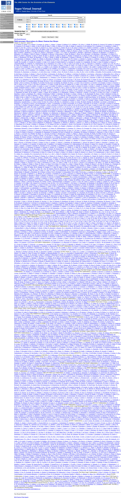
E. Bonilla (69, 55)
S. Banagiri (84, 49)
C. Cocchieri (117, 65)
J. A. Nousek (85, 244)
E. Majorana (59, 111)
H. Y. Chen (58, 63)
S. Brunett (116, 57)
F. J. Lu (61, 216)
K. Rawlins (43, 201)
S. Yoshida (27, 213)
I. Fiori (21, 82)
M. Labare (48, 194)
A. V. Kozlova (89, 215)
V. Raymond (54, 138)
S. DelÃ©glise (116, 72)
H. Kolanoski (42, 192)
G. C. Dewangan (100, 213)
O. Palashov (30, 130)
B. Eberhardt (90, 184)
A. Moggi (39, 121)
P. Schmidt (34, 145)
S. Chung (60, 65)
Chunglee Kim (26, 102)
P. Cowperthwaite (91, 255)
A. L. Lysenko (98, 215)
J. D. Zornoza (22, 242)
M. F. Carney (94, 60)
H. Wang (41, 164)
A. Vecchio (75, 161)
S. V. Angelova (106, 46)
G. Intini (26, 97)
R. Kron (91, 265)
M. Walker (17, 164)
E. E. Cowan (94, 68)
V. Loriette (98, 108)
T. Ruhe (118, 201)
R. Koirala (35, 192)
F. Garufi (27, 86)
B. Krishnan (115, 103)
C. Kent (77, 100)
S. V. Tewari (114, 154)
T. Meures (112, 196)
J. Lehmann (96, 106)
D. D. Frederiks (69, 215)
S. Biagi (45, 228)
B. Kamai (49, 98)
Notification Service (5, 23)
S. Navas (110, 236)
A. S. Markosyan (53, 113)
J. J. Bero (56, 52)
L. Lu (102, 194)
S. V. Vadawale (116, 213)
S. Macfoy (76, 110)
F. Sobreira (50, 259)
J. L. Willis (24, 167)
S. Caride (87, 60)
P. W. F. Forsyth (84, 82)
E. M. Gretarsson (106, 89)
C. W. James (23, 235)
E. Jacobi (111, 189)
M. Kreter (78, 235)
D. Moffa (33, 121)
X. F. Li (69, 219)
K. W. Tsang (67, 157)
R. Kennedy (71, 100)
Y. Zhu (34, 226)
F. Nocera (42, 126)
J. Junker (26, 98)
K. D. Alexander (32, 255)
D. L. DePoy (39, 263)
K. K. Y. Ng (92, 124)
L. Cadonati (81, 59)
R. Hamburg (97, 172)
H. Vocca (74, 162)
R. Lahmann (111, 235)
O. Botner (100, 180)
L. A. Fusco (114, 231)
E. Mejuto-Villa (23, 118)
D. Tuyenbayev (98, 157)
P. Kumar (30, 105)
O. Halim (94, 90)
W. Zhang (53, 224)
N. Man (74, 111)
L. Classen (117, 181)
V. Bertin (39, 228)
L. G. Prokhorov (112, 135)
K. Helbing (106, 188)
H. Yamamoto (23, 169)
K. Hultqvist (84, 189)
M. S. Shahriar (83, 147)
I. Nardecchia (116, 122)
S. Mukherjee (56, 122)
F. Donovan (83, 75)
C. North (54, 126)
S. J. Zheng (28, 226)
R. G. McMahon (31, 267)
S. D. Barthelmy (54, 51)
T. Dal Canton (94, 70)
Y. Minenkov (88, 119)
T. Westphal (49, 165)
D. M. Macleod (102, 110)
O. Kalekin (51, 235)
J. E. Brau (45, 57)
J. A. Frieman (48, 256)
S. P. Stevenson (34, 152)
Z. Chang (80, 216)
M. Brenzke (36, 181)
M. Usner (92, 208)
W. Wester (71, 259)
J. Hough (46, 95)
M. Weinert (106, 164)
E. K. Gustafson (78, 90)
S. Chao (99, 62)
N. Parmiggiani (31, 249)
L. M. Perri (24, 133)
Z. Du (58, 77)
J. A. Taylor (101, 154)
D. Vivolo (109, 240)
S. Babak (27, 49)
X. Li (58, 219)
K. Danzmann (25, 72)
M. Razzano (62, 138)
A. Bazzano (30, 175)
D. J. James (47, 265)
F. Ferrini (105, 81)
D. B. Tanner (71, 154)
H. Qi (41, 137)
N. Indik (16, 97)
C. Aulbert (101, 47)
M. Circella (42, 230)
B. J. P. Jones (34, 191)
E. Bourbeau (106, 180)
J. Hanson (71, 92)
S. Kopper (63, 192)
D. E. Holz (27, 95)
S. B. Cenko (82, 242)
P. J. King (77, 102)
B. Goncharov (92, 87)
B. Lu (35, 221)
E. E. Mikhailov (25, 119)
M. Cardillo (62, 247)
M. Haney (25, 92)
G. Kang (65, 98)
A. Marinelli (59, 236)
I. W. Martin (104, 113)
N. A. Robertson (40, 140)
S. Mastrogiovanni (64, 114)
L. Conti (71, 67)
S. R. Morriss (100, 121)
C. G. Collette (44, 67)
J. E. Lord (83, 108)
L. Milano (33, 119)
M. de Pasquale (106, 242)
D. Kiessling (63, 235)
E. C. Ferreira (98, 81)
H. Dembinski (91, 183)
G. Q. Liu (109, 219)
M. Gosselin (43, 89)
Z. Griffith (57, 188)
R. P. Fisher (41, 82)
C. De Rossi (75, 74)
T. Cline (24, 216)
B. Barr (27, 51)
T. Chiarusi (35, 230)
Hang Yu (56, 169)
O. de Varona (90, 74)
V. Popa (54, 238)
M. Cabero (74, 59)
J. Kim (96, 191)
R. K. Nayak (26, 124)
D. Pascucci (29, 132)
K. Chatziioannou (38, 63)
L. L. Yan (74, 223)
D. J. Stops (48, 152)
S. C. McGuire (42, 116)
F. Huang (72, 189)
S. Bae (47, 49)
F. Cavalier (30, 62)
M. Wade (111, 162)
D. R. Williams (60, 212)
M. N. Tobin (34, 208)
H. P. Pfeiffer (31, 133)
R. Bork (90, 55)
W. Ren (98, 138)
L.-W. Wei (99, 164)
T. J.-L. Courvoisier (59, 175)
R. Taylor (108, 154)
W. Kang (50, 191)
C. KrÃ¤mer (101, 103)
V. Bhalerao (74, 213)
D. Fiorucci (26, 82)
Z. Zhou (41, 170)
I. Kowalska (86, 103)
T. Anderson (36, 178)
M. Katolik (110, 98)
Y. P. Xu (68, 223)
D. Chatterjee (29, 63)
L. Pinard (80, 133)
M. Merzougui (62, 118)
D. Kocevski (22, 173)
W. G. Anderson (97, 46)
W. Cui (16, 218)
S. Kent (80, 265)
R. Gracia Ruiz (44, 233)
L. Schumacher (34, 204)
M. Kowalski (89, 192)
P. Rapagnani (47, 138)
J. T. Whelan (62, 165)
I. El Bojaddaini (63, 231)
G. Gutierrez (31, 265)
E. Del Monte (29, 247)
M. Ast (67, 47)
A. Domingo (74, 175)
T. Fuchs (76, 186)
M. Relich (71, 201)
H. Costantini (74, 230)
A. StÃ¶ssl (46, 206)
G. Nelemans (40, 124)
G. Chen (86, 216)
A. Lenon (103, 106)
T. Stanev (110, 204)
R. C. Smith (63, 268)
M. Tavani (75, 246)
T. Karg (62, 191)
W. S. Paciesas (47, 173)
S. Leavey (59, 106)
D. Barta (47, 51)
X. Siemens (50, 149)
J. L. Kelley (81, 191)
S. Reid (86, 138)
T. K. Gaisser (83, 186)
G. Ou (71, 221)
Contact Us (3, 28)
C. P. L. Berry (63, 52)
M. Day (53, 183)
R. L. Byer (67, 59)
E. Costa (93, 249)
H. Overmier (85, 128)
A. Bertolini (79, 52)
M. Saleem (91, 142)
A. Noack (35, 126)
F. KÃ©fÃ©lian (48, 100)
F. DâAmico (110, 249)
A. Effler (98, 77)
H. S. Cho (110, 63)
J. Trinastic (46, 157)
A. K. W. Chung (52, 65)
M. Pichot (53, 133)
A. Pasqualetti (37, 132)
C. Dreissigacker (42, 77)
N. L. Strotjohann (54, 206)
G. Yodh (20, 213)
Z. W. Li (84, 219)
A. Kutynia (53, 105)
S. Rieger (21, 140)
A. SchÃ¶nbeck (61, 145)
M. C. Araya (27, 47)
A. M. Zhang (99, 223)
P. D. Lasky (27, 106)
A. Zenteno (94, 259)
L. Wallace (24, 164)
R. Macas (70, 110)
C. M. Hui (110, 172)
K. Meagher (79, 196)
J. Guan (81, 218)
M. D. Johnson (73, 265)
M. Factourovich (85, 79)
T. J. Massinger (45, 114)
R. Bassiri (74, 51)
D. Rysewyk (26, 203)
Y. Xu (112, 212)
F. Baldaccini (60, 49)
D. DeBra (91, 72)
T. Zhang (16, 170)
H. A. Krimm (47, 244)
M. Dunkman (76, 184)
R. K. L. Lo (58, 108)
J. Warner (75, 164)
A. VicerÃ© (29, 162)
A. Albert (70, 226)
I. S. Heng (73, 94)
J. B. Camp (24, 60)
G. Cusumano (90, 242)
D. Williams (101, 165)
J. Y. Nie (66, 221)
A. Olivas (29, 199)
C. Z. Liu (103, 219)
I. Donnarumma (37, 247)
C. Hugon (113, 233)
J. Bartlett (62, 51)
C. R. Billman (25, 54)
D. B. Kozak (93, 103)
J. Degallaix (98, 72)
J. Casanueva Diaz (104, 60)
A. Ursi (56, 247)
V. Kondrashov (56, 103)
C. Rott (113, 201)
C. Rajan (107, 137)
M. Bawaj (92, 51)
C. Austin (116, 47)
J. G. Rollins (74, 140)
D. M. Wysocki (115, 167)
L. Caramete (108, 228)
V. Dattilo (53, 72)
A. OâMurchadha (37, 199)
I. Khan (96, 100)
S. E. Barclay (100, 49)
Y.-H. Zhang (23, 170)
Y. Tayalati (60, 240)
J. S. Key (83, 100)
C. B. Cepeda (51, 62)
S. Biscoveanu (59, 54)
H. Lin (100, 256)
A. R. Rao (108, 213)
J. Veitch (89, 161)
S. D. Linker (37, 108)
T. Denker (32, 74)
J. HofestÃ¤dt (106, 233)
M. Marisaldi (113, 247)
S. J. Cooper (78, 67)
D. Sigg (65, 149)
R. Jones (115, 97)
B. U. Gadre (75, 84)
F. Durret (20, 256)
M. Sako (116, 258)
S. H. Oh (95, 126)
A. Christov (104, 181)
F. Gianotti (39, 249)
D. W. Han (94, 218)
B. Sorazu (53, 150)
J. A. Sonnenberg (45, 150)
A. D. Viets (37, 162)
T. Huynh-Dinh (115, 95)
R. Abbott (24, 44)
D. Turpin (73, 240)
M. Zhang (118, 169)
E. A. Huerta (81, 95)
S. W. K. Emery (115, 242)
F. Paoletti (104, 130)
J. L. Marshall (32, 258)
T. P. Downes (27, 77)
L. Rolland (67, 140)
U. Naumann (77, 197)
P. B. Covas (86, 68)
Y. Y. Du (42, 218)
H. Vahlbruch (41, 159)
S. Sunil (111, 152)
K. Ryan (46, 142)
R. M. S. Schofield (51, 145)
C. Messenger (78, 118)
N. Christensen (24, 65)
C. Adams (52, 44)
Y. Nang (60, 221)
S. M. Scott (115, 145)
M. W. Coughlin (43, 68)
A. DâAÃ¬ (98, 242)
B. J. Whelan (30, 212)
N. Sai (80, 221)
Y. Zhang (74, 224)
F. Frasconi (115, 82)
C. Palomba (37, 130)
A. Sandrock (53, 203)
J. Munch (78, 122)
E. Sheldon (50, 268)
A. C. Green (97, 89)
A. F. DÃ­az (94, 230)
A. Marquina (76, 113)
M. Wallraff (75, 210)
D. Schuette (77, 145)
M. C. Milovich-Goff (70, 119)
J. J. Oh (90, 126)
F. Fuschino (98, 247)
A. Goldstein (90, 172)
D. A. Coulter (80, 251)
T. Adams (58, 44)
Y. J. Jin (32, 219)
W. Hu (99, 218)
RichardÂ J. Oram (27, 128)
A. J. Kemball (63, 100)
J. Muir (73, 258)
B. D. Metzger (57, 258)
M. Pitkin (99, 133)
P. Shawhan (111, 147)
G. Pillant (74, 133)
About (2, 25)
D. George (85, 86)
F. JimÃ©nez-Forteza (90, 97)
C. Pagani (107, 244)
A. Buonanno (48, 59)
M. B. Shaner (91, 147)
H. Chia (82, 63)
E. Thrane (65, 156)
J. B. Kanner (71, 98)
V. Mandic (80, 111)
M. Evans (70, 79)
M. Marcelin (43, 236)
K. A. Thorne (50, 156)
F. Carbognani (80, 60)
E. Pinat (105, 199)
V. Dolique (76, 75)
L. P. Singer (78, 149)
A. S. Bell (34, 52)
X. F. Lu (40, 221)
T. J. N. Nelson (49, 124)
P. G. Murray (101, 122)
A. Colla (37, 67)
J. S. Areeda (34, 47)
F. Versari (102, 240)
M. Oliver (115, 126)
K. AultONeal (109, 47)
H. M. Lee (79, 106)
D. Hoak (114, 94)
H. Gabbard (68, 84)
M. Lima (109, 265)
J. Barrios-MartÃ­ (19, 228)
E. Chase (111, 62)
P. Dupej (69, 77)
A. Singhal (91, 149)
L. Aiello (32, 46)
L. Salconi (84, 142)
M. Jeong (22, 191)
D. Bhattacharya (83, 213)
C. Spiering (86, 204)
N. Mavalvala (94, 114)
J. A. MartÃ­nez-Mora (69, 236)
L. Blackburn (33, 172)
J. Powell (34, 135)
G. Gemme (66, 86)
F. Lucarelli (81, 247)
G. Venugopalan (113, 161)
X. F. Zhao (21, 226)
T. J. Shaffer (68, 147)
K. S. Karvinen (93, 98)
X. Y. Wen (41, 223)
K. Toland (93, 156)
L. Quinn (65, 238)
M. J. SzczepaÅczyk (36, 154)
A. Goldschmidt (34, 188)
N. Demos (25, 74)
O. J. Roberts (77, 173)
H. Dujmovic (60, 184)
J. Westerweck (41, 165)
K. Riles (26, 140)
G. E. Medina (48, 258)
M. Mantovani (111, 111)
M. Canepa (31, 60)
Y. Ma (65, 110)
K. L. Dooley (91, 75)
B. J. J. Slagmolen (107, 149)
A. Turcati (69, 208)
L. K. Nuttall (61, 126)
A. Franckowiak (60, 186)
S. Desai (45, 263)
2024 (76, 27)
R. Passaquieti (46, 132)
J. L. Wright (101, 167)
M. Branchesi (37, 57)
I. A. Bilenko (110, 52)
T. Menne (99, 196)
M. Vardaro (50, 161)
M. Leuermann (89, 194)
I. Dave (59, 72)
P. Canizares (37, 60)
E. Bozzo (37, 175)
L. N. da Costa (25, 263)
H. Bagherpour (81, 178)
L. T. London (76, 108)
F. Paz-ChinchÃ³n (101, 258)
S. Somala (31, 150)
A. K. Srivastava (86, 150)
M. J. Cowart (111, 68)
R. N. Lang (88, 105)
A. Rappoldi (42, 251)
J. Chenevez (49, 175)
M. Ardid (92, 226)
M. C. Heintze (38, 94)
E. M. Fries (36, 84)
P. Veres (91, 173)
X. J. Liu (20, 221)
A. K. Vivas (64, 259)
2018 (41, 27)
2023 (70, 27)
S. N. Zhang (54, 216)
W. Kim (44, 102)
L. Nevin (69, 124)
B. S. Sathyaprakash (75, 144)
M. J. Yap (43, 169)
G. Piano (68, 247)
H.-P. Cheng (75, 63)
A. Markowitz (63, 113)
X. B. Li (63, 219)
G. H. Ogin (84, 126)
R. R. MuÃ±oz (66, 258)
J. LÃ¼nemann (108, 194)
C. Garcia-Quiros (19, 86)
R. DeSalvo (82, 74)
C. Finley (48, 186)
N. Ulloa (28, 253)
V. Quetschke (47, 137)
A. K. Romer (93, 267)
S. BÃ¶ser (93, 180)
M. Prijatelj (82, 135)
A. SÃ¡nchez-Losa (88, 238)
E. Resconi (78, 201)
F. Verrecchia (82, 246)
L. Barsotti (33, 51)
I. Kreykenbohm (86, 235)
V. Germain (104, 86)
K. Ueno (105, 157)
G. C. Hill (29, 189)
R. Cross (47, 183)
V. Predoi (61, 135)
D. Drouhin (50, 231)
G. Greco (91, 89)
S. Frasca (108, 82)
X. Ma (50, 221)
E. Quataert (109, 258)
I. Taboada (87, 206)
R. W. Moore (47, 197)
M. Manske (103, 111)
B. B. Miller (47, 119)
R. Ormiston (43, 128)
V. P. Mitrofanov (114, 119)
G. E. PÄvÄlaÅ (25, 238)
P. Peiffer (69, 199)
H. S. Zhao (115, 224)
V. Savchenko (115, 173)
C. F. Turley (76, 208)
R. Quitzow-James (66, 137)
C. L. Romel (96, 140)
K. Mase (60, 196)
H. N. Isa (32, 97)
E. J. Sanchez (24, 144)
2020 (53, 27)
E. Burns (48, 172)
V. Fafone (93, 79)
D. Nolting (48, 126)
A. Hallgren (69, 188)
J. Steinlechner (114, 150)
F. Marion (24, 113)
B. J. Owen (93, 128)
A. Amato (71, 46)
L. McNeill (73, 116)
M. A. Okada (107, 126)
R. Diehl (67, 175)
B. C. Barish (108, 49)
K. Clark (110, 181)
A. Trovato (66, 240)
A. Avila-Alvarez (19, 49)
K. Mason (23, 114)
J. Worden (94, 167)
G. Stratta (62, 152)
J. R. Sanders (58, 144)
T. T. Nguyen (107, 124)
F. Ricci (111, 138)
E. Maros (70, 113)
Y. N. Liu (30, 221)
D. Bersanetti (72, 52)
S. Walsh (29, 164)
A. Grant (75, 89)
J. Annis (25, 255)
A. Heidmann (29, 94)
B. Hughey (94, 95)
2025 (82, 27)
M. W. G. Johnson (63, 265)
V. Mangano (87, 111)
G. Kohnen (28, 192)
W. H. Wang (54, 164)
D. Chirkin (98, 181)
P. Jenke (104, 172)
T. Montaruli (39, 197)
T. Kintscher (107, 191)
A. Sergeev (51, 147)
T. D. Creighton (40, 70)
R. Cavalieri (37, 62)
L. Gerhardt (98, 186)
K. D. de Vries (113, 183)
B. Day (82, 72)
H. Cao (53, 60)
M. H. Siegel (27, 246)
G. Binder (46, 180)
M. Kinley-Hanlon (86, 102)
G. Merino (105, 196)
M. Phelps (38, 133)
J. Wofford (78, 167)
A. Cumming (70, 70)
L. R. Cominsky (53, 67)
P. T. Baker (53, 49)
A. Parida (16, 132)
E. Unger (86, 208)
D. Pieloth (99, 199)
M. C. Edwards (91, 77)
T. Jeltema (54, 265)
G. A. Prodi (104, 135)
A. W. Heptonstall (88, 94)
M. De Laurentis (106, 72)
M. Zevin (105, 169)
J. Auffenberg (66, 178)
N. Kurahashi (24, 194)
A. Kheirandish (89, 191)
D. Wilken (94, 165)
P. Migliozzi (96, 236)
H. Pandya (54, 199)
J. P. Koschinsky (71, 192)
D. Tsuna (90, 157)
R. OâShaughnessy (60, 128)
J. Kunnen (117, 192)
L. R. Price (76, 135)
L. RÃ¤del (29, 201)
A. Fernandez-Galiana (80, 81)
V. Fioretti (23, 249)
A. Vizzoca (115, 240)
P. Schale (114, 144)
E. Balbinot (46, 255)
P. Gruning (35, 90)
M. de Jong (31, 235)
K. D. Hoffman (37, 189)
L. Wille (53, 212)
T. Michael (90, 236)
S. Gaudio (40, 86)
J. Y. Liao (97, 219)
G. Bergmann (49, 52)
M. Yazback (50, 169)
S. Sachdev (52, 142)
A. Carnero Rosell (74, 261)
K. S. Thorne (58, 156)
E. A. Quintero (56, 137)
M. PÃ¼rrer (36, 137)
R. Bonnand (76, 55)
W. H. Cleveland (56, 172)
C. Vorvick (81, 162)
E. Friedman (69, 186)
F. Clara (90, 65)
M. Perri (21, 246)
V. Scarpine (17, 268)
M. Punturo (23, 137)
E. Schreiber (69, 145)
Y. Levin (24, 108)
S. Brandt (43, 175)
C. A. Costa (34, 68)
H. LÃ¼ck (37, 110)
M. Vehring (42, 210)
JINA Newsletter (4, 34)
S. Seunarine (49, 204)
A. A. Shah (75, 147)
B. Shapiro (104, 147)
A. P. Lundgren (52, 110)
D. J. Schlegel (23, 259)
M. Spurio (38, 240)
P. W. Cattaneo (86, 249)
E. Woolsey (86, 212)
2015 (82, 24)
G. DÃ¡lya (102, 70)
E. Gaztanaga (88, 263)
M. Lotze (29, 236)
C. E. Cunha (109, 261)
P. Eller (112, 184)
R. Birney (37, 54)
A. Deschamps (102, 230)
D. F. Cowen (41, 183)
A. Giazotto (55, 87)
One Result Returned (20, 39)
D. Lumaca (44, 110)
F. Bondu (63, 55)
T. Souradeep (69, 150)
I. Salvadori (105, 238)
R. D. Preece (62, 173)
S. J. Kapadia (79, 98)
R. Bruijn (83, 228)
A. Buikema (27, 59)
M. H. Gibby (75, 172)
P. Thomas (42, 156)
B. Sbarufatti (35, 246)
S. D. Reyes (104, 138)
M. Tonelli (100, 156)
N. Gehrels (59, 86)
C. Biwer (77, 54)
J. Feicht (64, 81)
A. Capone (101, 228)
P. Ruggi (34, 142)
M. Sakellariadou (75, 142)
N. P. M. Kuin (56, 244)
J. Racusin (70, 173)
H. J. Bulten (40, 59)
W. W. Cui (22, 218)
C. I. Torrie (17, 157)
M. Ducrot (64, 77)
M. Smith (57, 268)
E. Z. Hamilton (115, 90)
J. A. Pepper (76, 199)
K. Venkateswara (103, 161)
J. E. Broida (85, 57)
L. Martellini (96, 113)
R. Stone (42, 152)
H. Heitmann (46, 94)
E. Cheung (91, 181)
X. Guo (49, 90)
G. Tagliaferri (43, 246)
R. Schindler (24, 268)
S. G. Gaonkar (115, 84)
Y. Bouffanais (114, 55)
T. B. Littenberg (45, 108)
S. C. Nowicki (101, 197)
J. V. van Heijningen (30, 161)
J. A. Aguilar (96, 176)
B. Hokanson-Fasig (56, 189)
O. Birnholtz (43, 54)
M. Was (81, 164)
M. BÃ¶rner (77, 180)
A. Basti (79, 51)
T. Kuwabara (32, 194)
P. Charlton (105, 62)
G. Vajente (49, 159)
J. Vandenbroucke (101, 208)
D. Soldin (65, 204)
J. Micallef (23, 197)
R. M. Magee (51, 111)
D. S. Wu (107, 167)
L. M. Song (67, 216)
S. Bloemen (28, 55)
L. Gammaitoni (98, 84)
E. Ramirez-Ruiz (78, 253)
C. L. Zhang (107, 223)
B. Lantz (99, 105)
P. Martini (23, 267)
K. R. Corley (111, 67)
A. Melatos (32, 118)
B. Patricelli (67, 132)
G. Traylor (39, 157)
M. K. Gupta (61, 90)
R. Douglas (114, 75)
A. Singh (84, 149)
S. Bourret (58, 228)
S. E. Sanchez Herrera (43, 203)
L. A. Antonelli (62, 249)
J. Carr (114, 228)
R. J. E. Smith (24, 150)
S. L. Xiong (47, 216)
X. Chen (64, 63)
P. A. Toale (27, 208)
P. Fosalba (81, 263)
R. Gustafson (87, 90)
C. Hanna (45, 92)
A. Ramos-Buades (37, 138)
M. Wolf (72, 212)
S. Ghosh (32, 87)
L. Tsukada (84, 157)
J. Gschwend (23, 265)
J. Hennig (79, 94)
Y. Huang (104, 218)
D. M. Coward (102, 68)
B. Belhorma (32, 228)
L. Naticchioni (18, 124)
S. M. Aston (73, 47)
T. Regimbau (75, 138)
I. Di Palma (55, 75)
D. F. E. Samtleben (114, 238)
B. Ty (81, 208)
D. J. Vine (52, 162)
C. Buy (62, 59)
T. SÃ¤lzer (34, 203)
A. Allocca (59, 46)
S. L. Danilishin (109, 70)
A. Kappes (57, 191)
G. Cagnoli (88, 59)
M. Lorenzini (90, 108)
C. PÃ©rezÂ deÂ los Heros (88, 199)
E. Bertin (34, 261)
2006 (29, 24)
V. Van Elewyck (94, 240)
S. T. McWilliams (88, 116)
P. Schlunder (96, 203)
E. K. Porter (23, 135)
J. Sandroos (61, 203)
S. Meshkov (70, 118)
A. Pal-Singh (45, 130)
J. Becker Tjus (22, 180)
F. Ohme (101, 126)
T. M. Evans (76, 79)
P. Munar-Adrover (90, 247)
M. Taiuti (53, 240)
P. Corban (85, 67)
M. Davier (64, 72)
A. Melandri (77, 244)
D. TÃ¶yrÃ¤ (24, 157)
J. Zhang (29, 224)
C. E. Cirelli (78, 65)
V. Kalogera (43, 98)
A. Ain (38, 46)
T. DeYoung (32, 184)
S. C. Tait (51, 154)
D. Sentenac (37, 147)
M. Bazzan (106, 51)
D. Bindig (52, 180)
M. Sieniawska (58, 149)
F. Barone (21, 51)
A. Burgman (66, 181)
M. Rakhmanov (18, 138)
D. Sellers (21, 147)
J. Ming (95, 119)
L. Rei (81, 138)
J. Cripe (47, 70)
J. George (91, 86)
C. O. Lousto (22, 110)
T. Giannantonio (106, 263)
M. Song (71, 204)
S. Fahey (22, 186)
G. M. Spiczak (79, 204)
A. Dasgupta (33, 72)
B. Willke (30, 167)
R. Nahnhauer (62, 197)
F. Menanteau (40, 267)
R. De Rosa (59, 74)
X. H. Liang (90, 219)
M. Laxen (33, 106)
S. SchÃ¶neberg (24, 204)
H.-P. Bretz (43, 181)
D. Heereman (98, 188)
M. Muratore (94, 122)
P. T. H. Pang (75, 130)
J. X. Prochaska (68, 253)
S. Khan (101, 100)
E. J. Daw (76, 72)
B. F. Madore (41, 253)
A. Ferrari (117, 249)
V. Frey (30, 84)
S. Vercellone (56, 251)
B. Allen (47, 46)
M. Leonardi (110, 106)
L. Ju (21, 98)
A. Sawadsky (107, 144)
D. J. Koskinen (81, 192)
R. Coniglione (66, 230)
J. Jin (28, 219)
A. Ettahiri (98, 231)
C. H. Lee (66, 106)
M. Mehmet (113, 116)
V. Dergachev (51, 74)
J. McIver (57, 116)
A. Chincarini (89, 63)
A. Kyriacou (40, 194)
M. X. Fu (47, 218)
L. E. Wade (105, 162)
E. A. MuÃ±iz (86, 122)
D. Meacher (96, 116)
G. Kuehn (24, 105)
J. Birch (31, 54)
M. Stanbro (85, 173)
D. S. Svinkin (46, 215)
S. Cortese (27, 68)
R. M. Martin (112, 113)
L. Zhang (111, 169)
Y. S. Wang (34, 223)
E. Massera (30, 114)
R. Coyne (21, 70)
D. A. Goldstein (115, 263)
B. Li (36, 219)
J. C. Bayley (99, 51)
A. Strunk (75, 152)
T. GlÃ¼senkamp (24, 188)
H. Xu (63, 223)
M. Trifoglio (46, 249)
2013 (70, 24)
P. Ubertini (57, 176)
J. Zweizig (78, 170)
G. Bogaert (51, 55)
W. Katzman (26, 100)
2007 (35, 24)
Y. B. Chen (109, 216)
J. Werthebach (22, 212)
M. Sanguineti (18, 240)
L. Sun (107, 152)
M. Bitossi (72, 54)
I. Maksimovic (68, 111)
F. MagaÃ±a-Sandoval (27, 111)
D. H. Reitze (92, 138)
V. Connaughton (66, 172)
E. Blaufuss (59, 180)
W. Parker (23, 132)
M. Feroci (113, 246)
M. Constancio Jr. (64, 67)
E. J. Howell (61, 95)
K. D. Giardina (47, 87)
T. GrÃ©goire (35, 233)
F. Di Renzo (62, 75)
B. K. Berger (41, 52)
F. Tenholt (98, 206)
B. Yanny (88, 259)
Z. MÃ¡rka (37, 113)
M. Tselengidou (54, 208)
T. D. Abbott (31, 44)
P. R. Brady (30, 57)
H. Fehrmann (57, 81)
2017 (35, 27)
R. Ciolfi (71, 65)
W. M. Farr (22, 81)
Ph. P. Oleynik (107, 215)
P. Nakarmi (70, 197)
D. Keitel (56, 100)
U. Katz (57, 235)
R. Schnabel (41, 145)
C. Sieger (32, 240)
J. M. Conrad (33, 183)
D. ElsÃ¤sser (81, 231)
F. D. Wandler (83, 210)
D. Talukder (63, 154)
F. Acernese (39, 44)
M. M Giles (82, 172)
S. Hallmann (57, 233)
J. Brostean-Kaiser (57, 181)
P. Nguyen (99, 124)
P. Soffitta (49, 251)
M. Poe (104, 133)
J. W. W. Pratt (48, 135)
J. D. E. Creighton (30, 70)
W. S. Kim (50, 102)
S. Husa (100, 95)
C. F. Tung (63, 208)
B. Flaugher (74, 263)
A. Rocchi (61, 140)
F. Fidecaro (111, 81)
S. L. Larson (114, 105)
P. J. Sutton (17, 154)
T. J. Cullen (62, 70)
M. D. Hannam (53, 92)
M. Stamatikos (103, 204)
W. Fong (41, 256)
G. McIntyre (50, 116)
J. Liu (52, 108)
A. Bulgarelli (90, 246)
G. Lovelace (30, 110)
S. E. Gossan (35, 89)
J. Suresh (117, 152)
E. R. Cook (82, 255)
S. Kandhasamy (57, 98)
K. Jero (28, 191)
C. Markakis (44, 113)
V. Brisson (72, 57)
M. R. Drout (98, 251)
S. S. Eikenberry (24, 79)
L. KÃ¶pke (50, 192)
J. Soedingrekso (57, 204)
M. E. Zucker (70, 170)
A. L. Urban (25, 159)
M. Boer (45, 55)
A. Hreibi (68, 95)
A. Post (29, 135)
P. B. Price (111, 199)
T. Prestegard (68, 135)
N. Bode (39, 55)
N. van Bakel (62, 159)
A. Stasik (115, 204)
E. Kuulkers (23, 175)
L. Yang (38, 169)
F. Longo (74, 247)
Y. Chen (69, 63)
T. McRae (79, 116)
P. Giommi (24, 244)
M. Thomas (35, 156)
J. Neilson (33, 124)
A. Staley (99, 150)
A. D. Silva (71, 149)
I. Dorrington (106, 75)
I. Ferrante (90, 81)
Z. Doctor (69, 75)
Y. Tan (89, 221)
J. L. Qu (75, 221)
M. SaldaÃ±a (98, 238)
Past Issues (3, 16)
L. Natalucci (30, 176)
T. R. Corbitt (92, 67)
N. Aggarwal (17, 46)
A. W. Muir (28, 122)
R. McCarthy (111, 114)
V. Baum (108, 178)
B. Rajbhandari (114, 137)
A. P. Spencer (77, 150)
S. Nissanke (24, 126)
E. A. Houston (53, 95)
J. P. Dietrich (52, 263)
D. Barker (115, 49)
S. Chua (44, 65)
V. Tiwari (77, 156)
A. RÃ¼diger (27, 142)
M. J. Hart (106, 92)
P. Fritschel (43, 84)
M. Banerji (117, 259)
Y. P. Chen (116, 216)
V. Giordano (20, 233)
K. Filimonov (42, 186)
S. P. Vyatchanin (89, 162)
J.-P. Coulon (60, 68)
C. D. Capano (63, 60)
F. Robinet (54, 140)
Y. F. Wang (62, 164)
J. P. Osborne (100, 244)
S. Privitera (97, 135)
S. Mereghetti (23, 176)
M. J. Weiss (113, 210)
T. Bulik (33, 59)
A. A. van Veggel (41, 161)
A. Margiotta (51, 236)
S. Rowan (20, 142)
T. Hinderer (108, 94)
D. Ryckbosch (18, 203)
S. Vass (62, 161)
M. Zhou (35, 170)
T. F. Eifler (59, 263)
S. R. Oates (92, 244)
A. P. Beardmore (55, 242)
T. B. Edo (83, 77)
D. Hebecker (90, 188)
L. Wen (20, 165)
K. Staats (93, 150)
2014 (76, 24)
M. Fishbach (34, 82)
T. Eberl (56, 231)
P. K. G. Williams (80, 259)
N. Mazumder (103, 114)
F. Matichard (79, 114)
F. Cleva (110, 65)
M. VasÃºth (68, 161)
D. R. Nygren (109, 197)
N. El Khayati (73, 231)
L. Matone (87, 114)
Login (2, 41)
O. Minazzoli (80, 119)
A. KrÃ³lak (17, 105)
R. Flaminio (57, 82)
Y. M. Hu (74, 95)
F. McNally (72, 196)
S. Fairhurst (105, 79)
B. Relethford (64, 201)
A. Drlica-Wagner (109, 255)
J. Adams (90, 176)
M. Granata (69, 89)
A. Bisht (65, 54)
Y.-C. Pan (60, 253)
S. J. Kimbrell (64, 102)
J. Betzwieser (87, 52)
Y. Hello (80, 233)
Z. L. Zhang (107, 224)
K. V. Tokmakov (85, 156)
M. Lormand (104, 108)
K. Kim (39, 102)
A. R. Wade (97, 162)
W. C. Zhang (60, 224)
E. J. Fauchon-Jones (31, 81)
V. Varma (56, 161)
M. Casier (84, 181)
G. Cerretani (69, 62)
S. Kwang (60, 105)
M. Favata (40, 81)
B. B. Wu (47, 223)
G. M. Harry (92, 92)
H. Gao (60, 218)
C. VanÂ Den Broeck (98, 159)
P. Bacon (32, 49)
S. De (86, 72)
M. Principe (89, 135)
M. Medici (87, 196)
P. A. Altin (65, 46)
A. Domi (29, 231)
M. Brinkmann (64, 57)
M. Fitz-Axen (49, 82)
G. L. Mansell (95, 111)
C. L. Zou (45, 226)
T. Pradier (59, 238)
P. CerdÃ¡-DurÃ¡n (60, 62)
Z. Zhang (100, 224)
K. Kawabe (40, 100)
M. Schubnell (32, 268)
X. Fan (111, 79)
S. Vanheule (27, 210)
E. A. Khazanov (113, 100)
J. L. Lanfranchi (55, 194)
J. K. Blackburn (95, 54)
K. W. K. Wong (86, 167)
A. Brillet (56, 57)
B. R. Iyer (48, 97)
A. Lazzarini (40, 106)
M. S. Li (50, 219)
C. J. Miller (48, 267)
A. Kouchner (71, 235)
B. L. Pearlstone (75, 132)
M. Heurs (96, 94)
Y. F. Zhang (87, 224)
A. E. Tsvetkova (115, 215)
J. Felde (35, 186)
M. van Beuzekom (72, 159)
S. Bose (101, 55)
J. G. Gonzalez (43, 188)
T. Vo (69, 162)
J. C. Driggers (52, 77)
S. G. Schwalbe (101, 145)
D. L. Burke (57, 261)
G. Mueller (22, 122)
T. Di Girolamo (33, 75)
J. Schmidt (28, 145)
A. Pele (105, 132)
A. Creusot (87, 230)
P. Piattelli (48, 238)
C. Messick (86, 118)
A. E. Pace (100, 128)
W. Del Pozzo (18, 74)
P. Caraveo (78, 249)
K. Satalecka (88, 203)
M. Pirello (93, 133)
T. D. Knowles (24, 103)
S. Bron (49, 181)
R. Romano (89, 140)
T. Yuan (32, 213)
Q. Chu (31, 65)
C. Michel (114, 118)
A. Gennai (78, 86)
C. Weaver (106, 210)
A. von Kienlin (98, 173)
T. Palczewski (47, 199)
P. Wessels (34, 165)
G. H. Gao (54, 218)
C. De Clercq (73, 183)
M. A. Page (111, 128)
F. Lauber (71, 194)
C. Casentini (113, 60)
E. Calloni (17, 60)
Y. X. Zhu (39, 226)
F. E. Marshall (69, 244)
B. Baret (117, 226)
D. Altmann (22, 178)
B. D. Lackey (67, 105)
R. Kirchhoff (95, 102)
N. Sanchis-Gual (41, 144)
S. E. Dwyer (76, 77)
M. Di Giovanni (24, 75)
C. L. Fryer (56, 256)
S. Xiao (16, 169)
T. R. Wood (79, 212)
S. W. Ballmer (76, 49)
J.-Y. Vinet (59, 162)
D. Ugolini (112, 157)
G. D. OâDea (76, 126)
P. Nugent (85, 258)
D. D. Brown (109, 57)
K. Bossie (107, 55)
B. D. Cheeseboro (49, 63)
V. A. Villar (57, 259)
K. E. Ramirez (28, 138)
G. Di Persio (53, 249)
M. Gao (65, 218)
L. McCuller (33, 116)
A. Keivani (74, 191)
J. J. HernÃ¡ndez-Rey (89, 233)
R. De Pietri (43, 74)
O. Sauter (92, 144)
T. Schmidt (103, 203)
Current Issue (3, 14)
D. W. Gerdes (97, 263)
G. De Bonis (110, 230)
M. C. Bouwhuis (66, 228)
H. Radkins (90, 137)
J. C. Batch (86, 51)
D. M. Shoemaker (35, 149)
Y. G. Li (74, 219)
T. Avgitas (112, 226)
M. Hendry (67, 94)
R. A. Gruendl (74, 256)
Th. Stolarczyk (46, 240)
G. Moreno (92, 121)
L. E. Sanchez (32, 144)
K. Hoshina (65, 189)
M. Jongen (38, 235)
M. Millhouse (60, 119)
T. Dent (37, 74)
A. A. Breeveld (64, 242)
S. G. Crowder (54, 70)
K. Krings (97, 192)
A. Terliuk (115, 206)
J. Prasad (40, 135)
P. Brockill (78, 57)
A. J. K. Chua (38, 65)
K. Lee (91, 106)
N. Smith (44, 259)
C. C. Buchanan (18, 59)
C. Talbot (57, 154)
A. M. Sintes (98, 149)
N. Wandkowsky (92, 210)
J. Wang (20, 223)
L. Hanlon (81, 175)
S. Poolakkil (55, 173)
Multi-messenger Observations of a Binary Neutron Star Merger (36, 41)
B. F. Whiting (80, 165)
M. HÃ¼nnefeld (93, 189)
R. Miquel (54, 267)
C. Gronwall (31, 244)
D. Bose (87, 180)
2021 (58, 27)
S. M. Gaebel (83, 84)
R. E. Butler (67, 255)
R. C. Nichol (68, 267)
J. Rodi (37, 176)
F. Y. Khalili (89, 100)
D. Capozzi (65, 261)
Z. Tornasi (106, 156)
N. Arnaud (42, 47)
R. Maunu (66, 196)
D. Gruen (16, 265)
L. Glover (66, 87)
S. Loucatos (36, 236)
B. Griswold (115, 89)
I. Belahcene (27, 52)
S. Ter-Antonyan (106, 206)
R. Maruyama (53, 196)
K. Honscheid (40, 265)
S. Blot (65, 180)
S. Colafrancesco (101, 249)
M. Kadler (44, 235)
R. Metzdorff (93, 118)
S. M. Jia (115, 218)
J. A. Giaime (38, 87)
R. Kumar (36, 105)
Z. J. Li (79, 219)
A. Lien (62, 244)
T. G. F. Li (30, 108)
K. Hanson (83, 188)
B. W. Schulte (85, 145)
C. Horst (40, 95)
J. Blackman (103, 54)
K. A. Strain (55, 152)
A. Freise (19, 84)
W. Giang (112, 186)
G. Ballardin (68, 49)
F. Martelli (89, 113)
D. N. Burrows (74, 242)
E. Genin (71, 86)
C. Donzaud (36, 231)
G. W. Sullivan (71, 206)
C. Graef (62, 89)
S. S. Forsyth (93, 82)
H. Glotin (27, 233)
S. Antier (114, 46)
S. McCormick (25, 116)
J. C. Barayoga (92, 49)
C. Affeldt (87, 44)
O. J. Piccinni (46, 133)
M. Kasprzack (102, 98)
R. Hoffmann (46, 189)
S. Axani (73, 178)
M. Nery (56, 124)
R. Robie (48, 140)
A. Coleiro (58, 230)
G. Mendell (39, 118)
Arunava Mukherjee (37, 122)
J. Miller (53, 119)
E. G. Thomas (28, 156)
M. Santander (69, 203)
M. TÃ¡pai (79, 154)
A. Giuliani (21, 247)
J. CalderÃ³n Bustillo (106, 59)
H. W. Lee (85, 106)
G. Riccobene (78, 238)
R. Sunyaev (50, 176)
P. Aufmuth (95, 47)
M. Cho (116, 63)
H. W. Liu (116, 219)
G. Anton (50, 178)
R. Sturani (82, 152)
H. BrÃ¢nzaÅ (76, 228)
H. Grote (20, 90)
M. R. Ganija (106, 84)
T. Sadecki (59, 142)
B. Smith (115, 149)
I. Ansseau (44, 178)
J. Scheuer (21, 145)
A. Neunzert (63, 124)
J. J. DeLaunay (82, 183)
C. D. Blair (111, 54)
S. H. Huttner (106, 95)
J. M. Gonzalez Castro (111, 87)
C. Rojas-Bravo (92, 253)
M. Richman (91, 201)
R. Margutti (24, 258)
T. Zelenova (92, 169)
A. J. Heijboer (73, 233)
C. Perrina (42, 238)
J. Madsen (23, 196)
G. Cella (44, 62)
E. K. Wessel (26, 165)
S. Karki (86, 98)
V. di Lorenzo (52, 184)
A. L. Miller (39, 119)
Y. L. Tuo (105, 221)
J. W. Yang (81, 223)
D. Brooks (40, 261)
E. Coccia (17, 67)
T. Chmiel (104, 63)
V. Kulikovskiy (96, 235)
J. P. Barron (93, 178)
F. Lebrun (101, 175)
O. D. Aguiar (25, 46)
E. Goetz (72, 87)
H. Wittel (59, 167)
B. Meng (55, 221)
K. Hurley (53, 215)
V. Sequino (44, 147)
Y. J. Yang (92, 223)
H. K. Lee (72, 106)
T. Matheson (40, 258)
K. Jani (66, 97)
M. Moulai (54, 197)
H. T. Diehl (100, 255)
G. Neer (83, 197)
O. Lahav (103, 265)
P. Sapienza (26, 240)
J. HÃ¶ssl (99, 233)
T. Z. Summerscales (98, 152)
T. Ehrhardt (98, 184)
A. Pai (117, 128)
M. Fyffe (61, 84)
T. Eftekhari (27, 256)
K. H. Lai (74, 105)
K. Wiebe (37, 212)
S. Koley (48, 103)
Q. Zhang (35, 224)
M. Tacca (45, 154)
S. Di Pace (49, 75)
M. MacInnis (93, 110)
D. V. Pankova (62, 199)
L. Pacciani (106, 246)
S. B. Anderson (87, 46)
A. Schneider (110, 203)
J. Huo (110, 218)
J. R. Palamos (22, 130)
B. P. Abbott (17, 44)
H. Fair (99, 79)
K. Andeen (30, 178)
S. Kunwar (17, 194)
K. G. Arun (48, 47)
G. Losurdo (112, 108)
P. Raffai (97, 137)
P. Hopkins (34, 95)
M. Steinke (106, 150)
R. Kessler (95, 256)
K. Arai (21, 47)
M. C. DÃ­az (114, 74)
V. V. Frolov (49, 84)
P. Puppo (29, 137)
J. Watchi (86, 164)
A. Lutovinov (108, 175)
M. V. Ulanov (18, 216)
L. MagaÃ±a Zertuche (40, 111)
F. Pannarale (90, 130)
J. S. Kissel (103, 102)
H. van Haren (65, 233)
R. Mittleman (26, 121)
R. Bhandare (102, 52)
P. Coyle (81, 230)
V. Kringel (109, 103)
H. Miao (108, 118)
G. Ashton (62, 47)
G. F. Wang (112, 221)
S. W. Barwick (101, 178)
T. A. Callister (116, 59)
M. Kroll (102, 192)
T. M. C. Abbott (108, 259)
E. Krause (85, 265)
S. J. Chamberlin (85, 62)
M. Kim (100, 191)
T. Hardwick (78, 92)
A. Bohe (57, 55)
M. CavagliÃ (23, 62)
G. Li (45, 219)
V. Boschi (96, 55)
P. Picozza (30, 251)
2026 (29, 29)
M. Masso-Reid (54, 114)
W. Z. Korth (78, 103)
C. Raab (23, 201)
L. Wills (67, 212)
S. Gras (80, 89)
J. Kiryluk (114, 191)
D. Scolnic (31, 259)
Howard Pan (52, 130)
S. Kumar (42, 105)
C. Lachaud (104, 235)
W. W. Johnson (101, 97)
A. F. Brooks (92, 57)
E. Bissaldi (26, 172)
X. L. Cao (74, 216)
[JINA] (6, 11)
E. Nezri (115, 236)
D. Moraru (85, 121)
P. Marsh (83, 113)
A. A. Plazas (85, 267)
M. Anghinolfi (85, 226)
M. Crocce (102, 261)
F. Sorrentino (60, 150)
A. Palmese (91, 258)
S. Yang (86, 223)
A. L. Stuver (88, 152)
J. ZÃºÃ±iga (30, 242)
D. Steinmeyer (26, 152)
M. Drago (34, 77)
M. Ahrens (110, 176)
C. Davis (32, 263)
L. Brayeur (29, 181)
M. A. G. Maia (116, 265)
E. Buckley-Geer (49, 261)
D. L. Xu (101, 212)
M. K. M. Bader (40, 49)
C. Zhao (30, 170)
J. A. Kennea (39, 244)
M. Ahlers (104, 176)
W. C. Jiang (23, 219)
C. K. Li (41, 219)
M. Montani (71, 121)
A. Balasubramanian (60, 213)
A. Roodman (101, 267)
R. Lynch (60, 110)
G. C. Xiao (58, 223)
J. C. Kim (33, 102)
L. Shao (98, 147)
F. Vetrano (22, 162)
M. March (17, 267)
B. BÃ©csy (113, 51)
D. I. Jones (109, 97)
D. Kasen (34, 253)
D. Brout (60, 255)
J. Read (69, 138)
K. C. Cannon (46, 60)
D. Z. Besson (39, 180)
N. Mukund (64, 122)
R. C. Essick (42, 79)
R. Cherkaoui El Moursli (24, 230)
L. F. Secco (38, 259)
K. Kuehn (97, 265)
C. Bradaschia (22, 57)
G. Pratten (55, 135)
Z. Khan (106, 100)
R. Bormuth (51, 228)
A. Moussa (104, 236)
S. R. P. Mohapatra (62, 121)
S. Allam (40, 255)
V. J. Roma (82, 140)
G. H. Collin (25, 183)
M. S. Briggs (41, 172)
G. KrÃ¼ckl (109, 192)
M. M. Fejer (70, 81)
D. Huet (88, 95)
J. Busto (95, 228)
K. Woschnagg (94, 212)
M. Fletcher (64, 82)
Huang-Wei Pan (61, 130)
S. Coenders (17, 183)
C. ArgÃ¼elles (58, 178)
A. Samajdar (103, 142)
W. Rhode (84, 201)
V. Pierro (68, 133)
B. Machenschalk (85, 110)
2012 (64, 24)
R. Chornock (75, 255)
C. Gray (85, 89)
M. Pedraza (84, 132)
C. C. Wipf (53, 167)
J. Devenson (98, 74)
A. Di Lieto (41, 75)
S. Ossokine (69, 128)
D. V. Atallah (87, 47)
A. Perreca (17, 133)
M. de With (25, 184)
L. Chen (91, 216)
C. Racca (71, 238)
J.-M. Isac (38, 97)
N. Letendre (17, 108)
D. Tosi (48, 208)
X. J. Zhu (52, 170)
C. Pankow (83, 130)
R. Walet (117, 162)
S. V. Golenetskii (79, 215)
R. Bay (114, 178)
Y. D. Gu (76, 218)
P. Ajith (42, 46)
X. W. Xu (107, 212)
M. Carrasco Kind (85, 261)
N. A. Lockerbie (66, 108)
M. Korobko (70, 103)
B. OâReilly (36, 128)
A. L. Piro (105, 251)
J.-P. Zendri (99, 169)
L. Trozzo (61, 157)
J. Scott (109, 145)
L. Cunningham (78, 70)
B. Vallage (87, 240)
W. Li (55, 219)
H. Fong (70, 82)
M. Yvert (69, 169)
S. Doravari (98, 75)
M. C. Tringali (53, 157)
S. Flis (54, 186)
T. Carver (73, 181)
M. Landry (81, 105)
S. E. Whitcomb (71, 165)
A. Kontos (64, 103)
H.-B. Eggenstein (106, 77)
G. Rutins (40, 142)
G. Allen (52, 46)
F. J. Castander (95, 261)
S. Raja (102, 137)
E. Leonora (23, 236)
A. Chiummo (97, 63)
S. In (100, 189)
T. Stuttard (63, 206)
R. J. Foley (73, 251)
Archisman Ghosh (24, 87)
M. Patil (60, 132)
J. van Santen (35, 210)
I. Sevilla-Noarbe (42, 268)
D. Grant (50, 188)
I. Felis (108, 231)
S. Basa (26, 228)
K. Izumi (54, 97)
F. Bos (83, 180)
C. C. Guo (87, 218)
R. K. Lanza (106, 105)
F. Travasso (32, 157)
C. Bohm (70, 180)
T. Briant (50, 57)
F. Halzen (76, 188)
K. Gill (61, 87)
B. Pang (69, 130)
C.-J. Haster (113, 92)
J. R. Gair (90, 84)
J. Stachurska (94, 204)
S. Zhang (40, 224)
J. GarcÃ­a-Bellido (65, 256)
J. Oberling (69, 126)
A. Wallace (68, 210)
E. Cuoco (86, 70)
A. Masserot (36, 114)
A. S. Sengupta (28, 147)
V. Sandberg (50, 144)
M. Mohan (53, 121)
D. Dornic (43, 231)
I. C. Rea (49, 201)
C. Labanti (106, 247)
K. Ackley (46, 44)
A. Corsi (21, 68)
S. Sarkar (75, 203)
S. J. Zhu (46, 170)
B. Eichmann (105, 184)
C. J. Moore (78, 121)
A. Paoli (109, 130)
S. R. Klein (21, 192)
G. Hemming (59, 94)
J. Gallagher (90, 186)
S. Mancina (45, 196)
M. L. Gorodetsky (26, 89)
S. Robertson (99, 201)
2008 (41, 24)
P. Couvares (79, 68)
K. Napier (109, 122)
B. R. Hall (101, 90)
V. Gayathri (52, 86)
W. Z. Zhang (67, 224)
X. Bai (87, 178)
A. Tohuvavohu (52, 246)
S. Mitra (106, 119)
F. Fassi (104, 231)
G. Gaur (45, 86)
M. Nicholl (79, 258)
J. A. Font (76, 82)
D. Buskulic (55, 59)
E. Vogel (48, 210)
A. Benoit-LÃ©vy (26, 261)
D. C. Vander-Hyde (110, 159)
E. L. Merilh (54, 118)
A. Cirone (85, 65)
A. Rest (86, 253)
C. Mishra (101, 119)
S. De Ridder (99, 183)
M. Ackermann (82, 176)
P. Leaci (54, 106)
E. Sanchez (117, 267)
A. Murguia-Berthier (51, 253)
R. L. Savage (99, 144)
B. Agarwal (101, 44)
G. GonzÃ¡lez (100, 87)
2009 (47, 24)
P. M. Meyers (101, 118)
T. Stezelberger (29, 206)
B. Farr (16, 81)
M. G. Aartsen (74, 176)
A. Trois (51, 247)
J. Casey (78, 181)
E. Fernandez (67, 263)
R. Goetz (78, 87)
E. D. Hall (107, 90)
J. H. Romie (103, 140)
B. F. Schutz (93, 145)
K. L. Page (114, 244)
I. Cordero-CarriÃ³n (102, 67)
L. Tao (93, 221)
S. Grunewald (28, 90)
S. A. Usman (33, 159)
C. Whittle (88, 165)
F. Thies (20, 156)
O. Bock (34, 55)
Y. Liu (26, 221)
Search (2, 18)
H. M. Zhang (22, 224)
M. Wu (52, 223)
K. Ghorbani (105, 186)
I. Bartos (68, 51)
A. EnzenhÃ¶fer (89, 231)
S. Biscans (51, 54)
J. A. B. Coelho (50, 230)
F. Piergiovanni (60, 133)
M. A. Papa (116, 130)
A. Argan (45, 247)
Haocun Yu (63, 169)
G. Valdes (55, 159)
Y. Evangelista (99, 246)
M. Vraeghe (55, 210)
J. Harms (85, 92)
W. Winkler (46, 167)
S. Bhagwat (95, 52)
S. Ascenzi (55, 47)
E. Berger (111, 253)
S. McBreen (30, 173)
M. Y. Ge (70, 218)
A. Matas (72, 114)
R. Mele (78, 236)
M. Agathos (108, 44)
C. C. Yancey (31, 169)
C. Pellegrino (34, 238)
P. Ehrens (114, 77)
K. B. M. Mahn (37, 196)
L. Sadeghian (66, 142)
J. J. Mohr (61, 267)
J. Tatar (93, 206)
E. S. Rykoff (109, 267)
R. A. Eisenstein (34, 79)
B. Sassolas (66, 144)
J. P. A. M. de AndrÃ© (62, 183)
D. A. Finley (34, 256)
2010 (53, 24)
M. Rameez (36, 201)
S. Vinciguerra (45, 162)
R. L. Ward (69, 164)
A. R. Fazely (28, 186)
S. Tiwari (71, 156)
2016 (29, 27)
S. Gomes (84, 87)
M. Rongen (107, 201)
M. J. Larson (64, 194)
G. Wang (35, 164)
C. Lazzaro (48, 106)
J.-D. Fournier (101, 82)
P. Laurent (95, 175)
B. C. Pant (98, 130)
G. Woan (65, 167)
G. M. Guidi (42, 90)
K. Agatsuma (116, 44)
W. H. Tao (99, 221)
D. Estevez (50, 79)
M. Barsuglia (40, 51)
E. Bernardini (31, 180)
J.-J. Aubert (99, 226)
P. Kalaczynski (43, 191)
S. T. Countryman (70, 68)
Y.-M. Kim (56, 102)
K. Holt (21, 95)
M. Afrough (94, 44)
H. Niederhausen (91, 197)
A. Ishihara (105, 189)
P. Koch (31, 103)
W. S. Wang (26, 223)
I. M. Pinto (86, 133)
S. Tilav (21, 208)
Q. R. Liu (97, 194)
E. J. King (71, 102)
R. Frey (25, 84)
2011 (58, 24)
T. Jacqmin (60, 97)
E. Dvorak (83, 184)
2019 (47, 27)
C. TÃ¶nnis (79, 240)
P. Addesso (65, 44)
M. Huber (78, 189)
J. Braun (22, 181)
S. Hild (102, 94)
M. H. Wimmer (38, 167)
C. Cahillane (95, 59)
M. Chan (93, 62)
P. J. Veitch (95, 161)
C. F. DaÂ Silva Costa (43, 72)
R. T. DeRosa (67, 74)
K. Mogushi (46, 121)
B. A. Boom (83, 55)
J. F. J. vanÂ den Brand (84, 159)
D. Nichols (114, 124)
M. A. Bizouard (85, 54)
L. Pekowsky (99, 132)
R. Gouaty (50, 89)
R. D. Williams (109, 165)
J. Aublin (105, 226)
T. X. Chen (97, 216)
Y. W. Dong (35, 218)
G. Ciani (66, 65)
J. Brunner (89, 228)
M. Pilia (36, 251)
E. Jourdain (88, 175)
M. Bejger (20, 52)
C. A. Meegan (38, 173)
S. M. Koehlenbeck (40, 103)
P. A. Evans (17, 244)
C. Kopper (57, 192)
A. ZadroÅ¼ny (76, 169)
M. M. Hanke (32, 92)
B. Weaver (93, 164)
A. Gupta (54, 90)
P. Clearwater (103, 65)
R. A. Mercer (46, 118)
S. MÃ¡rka (31, 113)
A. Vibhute (91, 213)
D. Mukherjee (48, 122)
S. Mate (68, 213)
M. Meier (92, 196)
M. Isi (43, 97)
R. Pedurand (91, 132)
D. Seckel (42, 204)
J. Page (106, 128)
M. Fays (46, 81)
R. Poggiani (110, 133)
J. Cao (57, 60)
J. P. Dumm (68, 184)
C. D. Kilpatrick (89, 251)
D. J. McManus (64, 116)
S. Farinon (116, 79)
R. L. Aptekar (61, 215)
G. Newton (85, 124)
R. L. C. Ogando (77, 267)
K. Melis (83, 236)
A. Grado (56, 89)
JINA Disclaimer (4, 37)
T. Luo (45, 221)
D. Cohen (32, 67)
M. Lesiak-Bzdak (80, 194)
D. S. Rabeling (82, 137)
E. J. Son (37, 150)
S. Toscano (42, 208)
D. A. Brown (101, 57)
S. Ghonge (111, 86)
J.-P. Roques (43, 176)
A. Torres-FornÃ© (115, 156)
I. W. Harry (99, 92)
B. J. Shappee (112, 251)
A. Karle (67, 191)
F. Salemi (97, 142)
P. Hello (52, 94)
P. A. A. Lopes (107, 256)
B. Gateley (33, 86)
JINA (2, 32)
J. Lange (94, 105)
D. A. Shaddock (59, 147)
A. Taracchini (86, 154)
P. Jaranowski (73, 97)
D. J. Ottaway (77, 128)
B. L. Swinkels (25, 154)
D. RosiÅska (111, 140)
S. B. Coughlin (52, 68)
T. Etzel (64, 79)
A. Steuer (21, 206)
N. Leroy (116, 106)
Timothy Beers (26, 11)
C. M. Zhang (114, 223)
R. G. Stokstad (38, 206)
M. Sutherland (80, 206)
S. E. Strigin (69, 152)
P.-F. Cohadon (24, 67)
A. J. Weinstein (114, 164)
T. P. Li (41, 216)
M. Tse (74, 157)
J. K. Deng (29, 218)
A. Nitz (30, 126)
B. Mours (107, 121)
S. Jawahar (80, 97)
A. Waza (100, 210)
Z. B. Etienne (57, 79)
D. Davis (70, 72)
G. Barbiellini (70, 249)
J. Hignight (23, 189)
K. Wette (56, 165)
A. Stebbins (71, 268)
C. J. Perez (116, 132)
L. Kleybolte (110, 102)
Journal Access (4, 21)
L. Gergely (97, 86)
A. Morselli (17, 251)
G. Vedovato (82, 161)
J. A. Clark (96, 65)
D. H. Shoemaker (24, 149)
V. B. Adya (81, 44)
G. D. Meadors (105, 116)
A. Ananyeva (78, 46)
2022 (64, 27)
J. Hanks (39, 92)
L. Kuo (48, 105)
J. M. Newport (77, 124)
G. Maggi (29, 196)
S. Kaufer (33, 100)
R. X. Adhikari (73, 44)
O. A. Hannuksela (63, 92)
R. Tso (78, 157)
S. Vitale (64, 162)
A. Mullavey (71, 122)
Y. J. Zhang (94, 224)
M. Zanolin (85, 169)
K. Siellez (43, 149)
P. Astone (80, 47)
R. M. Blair (21, 55)
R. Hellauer (113, 188)
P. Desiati (106, 183)
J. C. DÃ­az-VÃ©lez (42, 184)
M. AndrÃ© (77, 226)
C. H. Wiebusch (45, 212)
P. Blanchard (54, 255)
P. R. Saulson (85, 144)
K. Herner (89, 256)
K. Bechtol (17, 261)
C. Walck (62, 210)
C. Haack (63, 188)
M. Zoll (37, 213)
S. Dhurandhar (106, 74)
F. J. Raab (75, 137)
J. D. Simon (22, 253)
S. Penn (110, 132)
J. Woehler (71, 167)
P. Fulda (56, 84)
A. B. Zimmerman (61, 170)
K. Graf (51, 233)
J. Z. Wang (48, 164)
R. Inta (21, 97)
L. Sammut (111, 142)
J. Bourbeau (114, 180)
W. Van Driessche (112, 208)
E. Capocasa (71, 60)
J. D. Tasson (94, 154)
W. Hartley (82, 256)
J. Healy (22, 94)
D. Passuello (54, 132)
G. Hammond (18, 92)
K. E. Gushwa (69, 90)
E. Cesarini (77, 62)
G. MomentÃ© (30, 197)
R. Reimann (56, 201)
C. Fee (51, 81)
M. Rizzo (32, 140)
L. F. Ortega (50, 128)
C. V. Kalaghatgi (34, 98)
